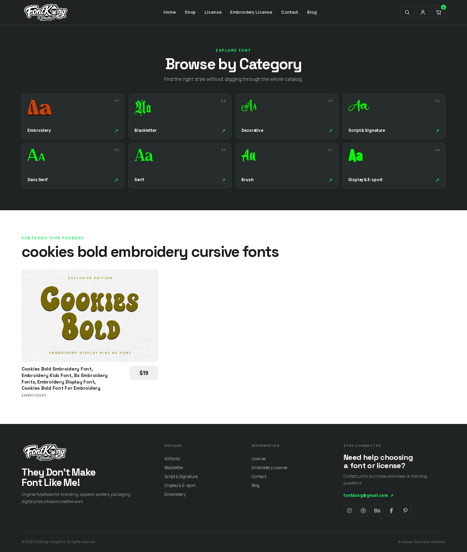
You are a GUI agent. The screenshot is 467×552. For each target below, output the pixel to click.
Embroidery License (251, 12)
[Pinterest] (405, 510)
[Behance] (377, 510)
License (212, 12)
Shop (190, 12)
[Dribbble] (363, 510)
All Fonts (172, 459)
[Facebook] (391, 510)
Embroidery (175, 494)
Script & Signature (181, 476)
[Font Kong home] (46, 12)
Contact (289, 12)
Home (169, 12)
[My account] (423, 12)
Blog (312, 12)
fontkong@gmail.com (368, 495)
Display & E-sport (180, 485)
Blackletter (174, 468)
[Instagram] (349, 510)
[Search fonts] (407, 12)
